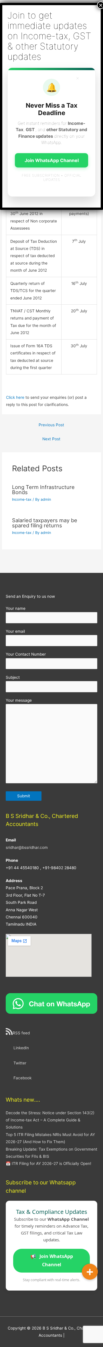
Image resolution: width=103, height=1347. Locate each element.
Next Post (51, 439)
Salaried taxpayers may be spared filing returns (44, 522)
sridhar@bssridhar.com (27, 847)
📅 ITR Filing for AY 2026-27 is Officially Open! (48, 1163)
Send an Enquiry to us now (30, 596)
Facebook (22, 1078)
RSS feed (21, 1033)
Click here (15, 397)
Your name (15, 608)
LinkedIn (21, 1048)
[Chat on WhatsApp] (51, 1003)
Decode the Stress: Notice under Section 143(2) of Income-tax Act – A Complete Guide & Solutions (50, 1120)
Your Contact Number (26, 654)
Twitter (19, 1063)
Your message (19, 700)
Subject (13, 677)
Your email (15, 631)
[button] (90, 1272)
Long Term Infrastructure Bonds (43, 489)
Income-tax (21, 499)
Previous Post (51, 425)
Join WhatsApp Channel (51, 1260)
